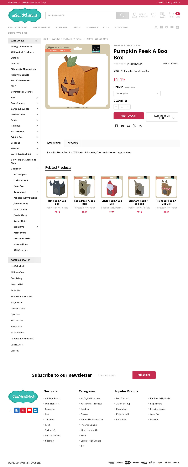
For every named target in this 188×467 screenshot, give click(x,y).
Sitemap (49, 440)
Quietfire (19, 186)
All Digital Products (21, 46)
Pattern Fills (17, 131)
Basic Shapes (18, 103)
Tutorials (91, 27)
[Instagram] (177, 27)
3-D (13, 97)
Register (143, 16)
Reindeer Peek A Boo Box (166, 202)
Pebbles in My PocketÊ (22, 338)
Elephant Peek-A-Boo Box (139, 202)
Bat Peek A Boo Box (57, 202)
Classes (15, 63)
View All (15, 350)
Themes (15, 148)
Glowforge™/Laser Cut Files (23, 161)
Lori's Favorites (17, 32)
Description (54, 143)
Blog (106, 27)
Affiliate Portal (18, 27)
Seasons (15, 142)
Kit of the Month (20, 80)
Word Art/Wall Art (21, 154)
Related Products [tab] (58, 167)
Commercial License (22, 91)
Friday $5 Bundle (20, 74)
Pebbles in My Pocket (25, 197)
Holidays (15, 125)
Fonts (14, 120)
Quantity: (120, 100)
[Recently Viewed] (164, 15)
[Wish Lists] (155, 15)
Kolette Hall (20, 209)
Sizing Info (121, 27)
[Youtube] (172, 27)
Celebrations (18, 114)
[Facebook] (161, 27)
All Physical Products (22, 52)
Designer (16, 168)
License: (124, 87)
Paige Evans (20, 232)
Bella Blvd (19, 226)
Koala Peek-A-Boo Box (84, 202)
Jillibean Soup (21, 203)
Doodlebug (20, 191)
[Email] (122, 126)
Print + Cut (17, 137)
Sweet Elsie (20, 221)
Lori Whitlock (21, 180)
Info (75, 27)
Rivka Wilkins (21, 244)
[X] (156, 27)
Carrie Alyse (20, 215)
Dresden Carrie (22, 238)
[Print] (128, 126)
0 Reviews (73, 143)
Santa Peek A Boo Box (111, 202)
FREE (13, 86)
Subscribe (61, 27)
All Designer (20, 174)
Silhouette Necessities (23, 69)
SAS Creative (21, 250)
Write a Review (170, 63)
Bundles (15, 57)
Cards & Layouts (20, 108)
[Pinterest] (166, 27)
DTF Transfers (41, 27)
